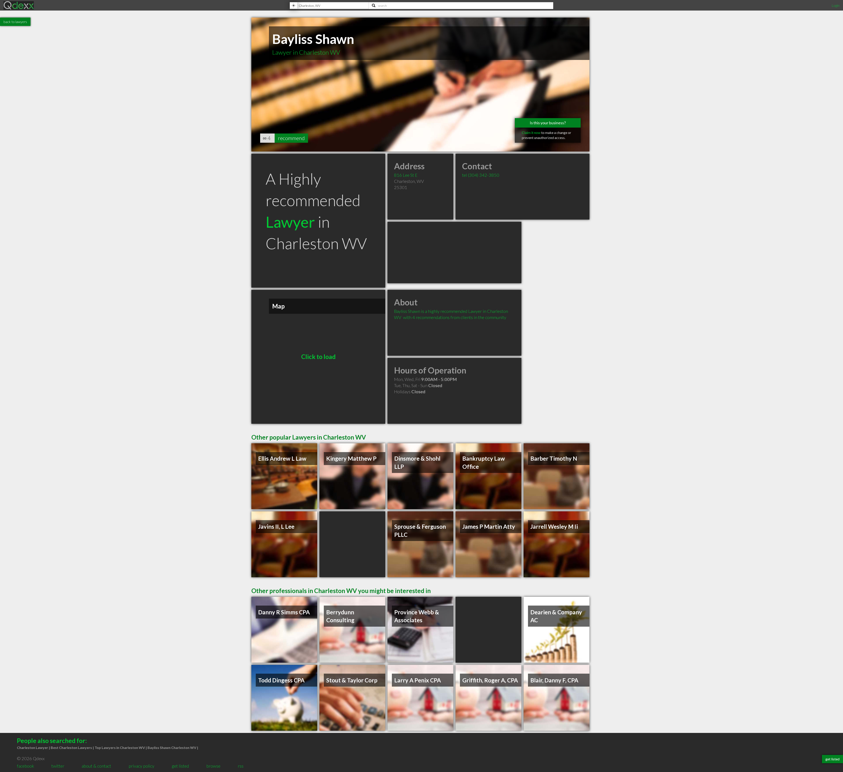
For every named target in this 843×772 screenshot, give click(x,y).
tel (480, 175)
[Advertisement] (454, 252)
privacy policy (141, 765)
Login (835, 5)
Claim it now (531, 132)
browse (213, 765)
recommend (291, 138)
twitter (57, 765)
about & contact (96, 765)
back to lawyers (15, 22)
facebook (25, 765)
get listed (180, 765)
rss (240, 765)
